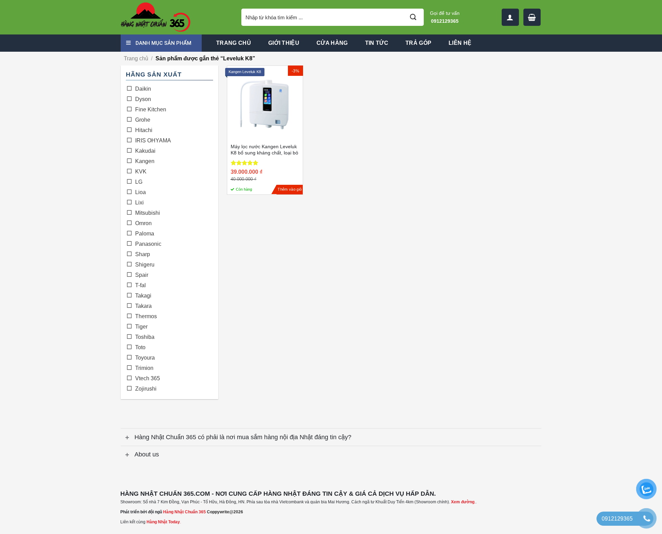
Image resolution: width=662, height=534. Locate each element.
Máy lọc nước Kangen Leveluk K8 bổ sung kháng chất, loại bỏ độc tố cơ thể (264, 153)
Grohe (142, 120)
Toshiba (144, 337)
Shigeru (144, 265)
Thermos (146, 316)
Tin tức (376, 43)
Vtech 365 (147, 378)
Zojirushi (146, 389)
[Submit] (413, 17)
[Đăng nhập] (510, 17)
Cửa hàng (332, 43)
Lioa (140, 192)
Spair (141, 275)
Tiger (141, 327)
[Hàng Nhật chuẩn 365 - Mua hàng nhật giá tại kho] (176, 17)
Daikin (143, 89)
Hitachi (143, 130)
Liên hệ (460, 43)
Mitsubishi (147, 213)
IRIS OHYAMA (153, 140)
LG (138, 182)
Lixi (139, 202)
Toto (140, 347)
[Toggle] (127, 438)
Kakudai (145, 151)
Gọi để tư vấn (445, 17)
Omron (143, 223)
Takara (143, 306)
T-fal (140, 285)
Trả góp (418, 43)
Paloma (144, 233)
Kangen (144, 161)
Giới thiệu (283, 43)
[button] (532, 17)
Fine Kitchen (150, 109)
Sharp (142, 254)
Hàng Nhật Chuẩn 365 (184, 512)
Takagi (143, 296)
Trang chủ (233, 43)
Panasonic (148, 244)
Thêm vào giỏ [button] (290, 189)
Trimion (144, 368)
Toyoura (145, 358)
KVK (141, 171)
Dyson (143, 99)
